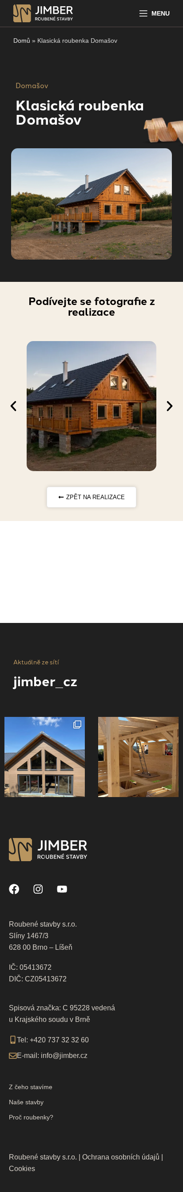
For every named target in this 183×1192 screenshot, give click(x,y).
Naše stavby (26, 1102)
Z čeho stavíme (30, 1086)
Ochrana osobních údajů (120, 1157)
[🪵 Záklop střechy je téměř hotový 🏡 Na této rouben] (138, 757)
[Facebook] (14, 889)
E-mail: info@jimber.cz (52, 1055)
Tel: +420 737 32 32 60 (53, 1040)
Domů (21, 40)
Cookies (22, 1168)
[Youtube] (62, 889)
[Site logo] (43, 12)
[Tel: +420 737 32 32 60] (13, 1040)
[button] (13, 406)
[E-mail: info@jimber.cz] (13, 1056)
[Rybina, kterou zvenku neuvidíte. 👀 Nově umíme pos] (44, 757)
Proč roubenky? (31, 1117)
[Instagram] (38, 889)
